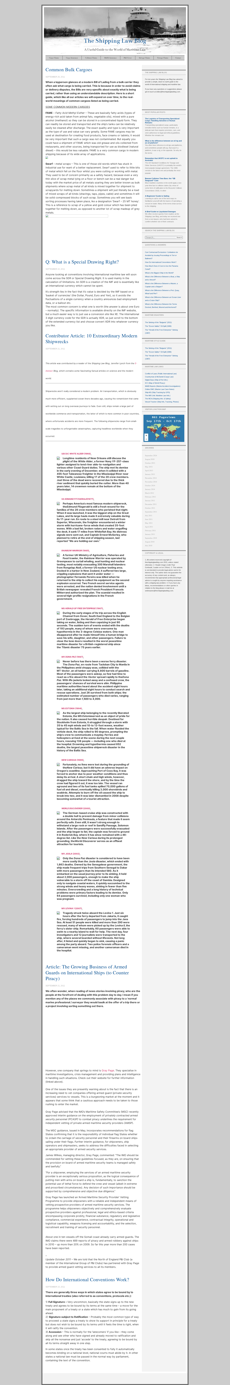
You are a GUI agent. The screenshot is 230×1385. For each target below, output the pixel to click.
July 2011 (148, 515)
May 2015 (149, 467)
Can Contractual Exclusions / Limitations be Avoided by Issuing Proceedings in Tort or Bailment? (161, 255)
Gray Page (108, 1070)
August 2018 (149, 459)
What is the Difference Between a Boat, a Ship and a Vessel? (162, 278)
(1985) (75, 550)
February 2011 (150, 530)
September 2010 (151, 538)
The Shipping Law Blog (115, 40)
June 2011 (149, 519)
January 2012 (150, 500)
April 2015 (149, 470)
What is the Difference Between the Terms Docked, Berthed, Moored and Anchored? (161, 305)
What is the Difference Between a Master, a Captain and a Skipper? (161, 285)
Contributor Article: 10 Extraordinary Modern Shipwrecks (91, 338)
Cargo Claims (54, 58)
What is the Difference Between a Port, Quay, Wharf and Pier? (162, 291)
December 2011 (151, 504)
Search (179, 237)
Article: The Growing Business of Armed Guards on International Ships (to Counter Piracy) (87, 972)
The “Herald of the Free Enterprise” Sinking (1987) (161, 331)
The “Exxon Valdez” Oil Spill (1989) (158, 326)
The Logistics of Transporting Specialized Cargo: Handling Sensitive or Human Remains (162, 121)
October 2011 (150, 508)
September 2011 (151, 512)
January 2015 (150, 474)
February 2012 (150, 497)
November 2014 (151, 482)
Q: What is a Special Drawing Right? (82, 261)
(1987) (72, 657)
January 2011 (150, 534)
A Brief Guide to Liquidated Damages (160, 212)
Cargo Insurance (72, 58)
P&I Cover (128, 58)
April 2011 (149, 527)
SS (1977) (77, 499)
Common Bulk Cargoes (69, 69)
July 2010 (148, 545)
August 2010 (149, 542)
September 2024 (151, 455)
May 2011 (149, 523)
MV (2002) (70, 853)
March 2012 (149, 493)
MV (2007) (71, 908)
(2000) (75, 808)
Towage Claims (162, 58)
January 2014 (150, 489)
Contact (178, 58)
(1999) (72, 760)
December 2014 (151, 478)
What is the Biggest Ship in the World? (159, 273)
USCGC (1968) (76, 453)
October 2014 (150, 485)
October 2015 (150, 463)
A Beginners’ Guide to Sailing (157, 196)
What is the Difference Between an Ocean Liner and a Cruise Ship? (163, 298)
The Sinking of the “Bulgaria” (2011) (158, 322)
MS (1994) (71, 708)
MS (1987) (82, 608)
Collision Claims (91, 58)
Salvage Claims (144, 58)
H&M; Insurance (110, 58)
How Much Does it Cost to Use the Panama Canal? (161, 267)
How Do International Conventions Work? (87, 1279)
